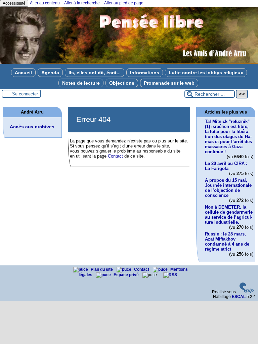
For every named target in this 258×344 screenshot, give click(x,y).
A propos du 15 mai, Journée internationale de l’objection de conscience (228, 188)
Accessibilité (14, 3)
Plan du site (102, 269)
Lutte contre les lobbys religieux (206, 72)
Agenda (50, 72)
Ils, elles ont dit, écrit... (95, 72)
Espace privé (127, 274)
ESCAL (239, 296)
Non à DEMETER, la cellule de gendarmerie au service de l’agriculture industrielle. (229, 215)
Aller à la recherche (82, 3)
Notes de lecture (81, 83)
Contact (115, 156)
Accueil (23, 72)
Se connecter (25, 93)
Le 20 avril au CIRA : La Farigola (226, 166)
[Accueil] (129, 62)
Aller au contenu (45, 3)
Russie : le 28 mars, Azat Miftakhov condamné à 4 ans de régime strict (227, 241)
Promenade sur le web (169, 83)
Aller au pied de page (123, 3)
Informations (144, 72)
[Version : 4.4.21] (246, 292)
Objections (121, 83)
